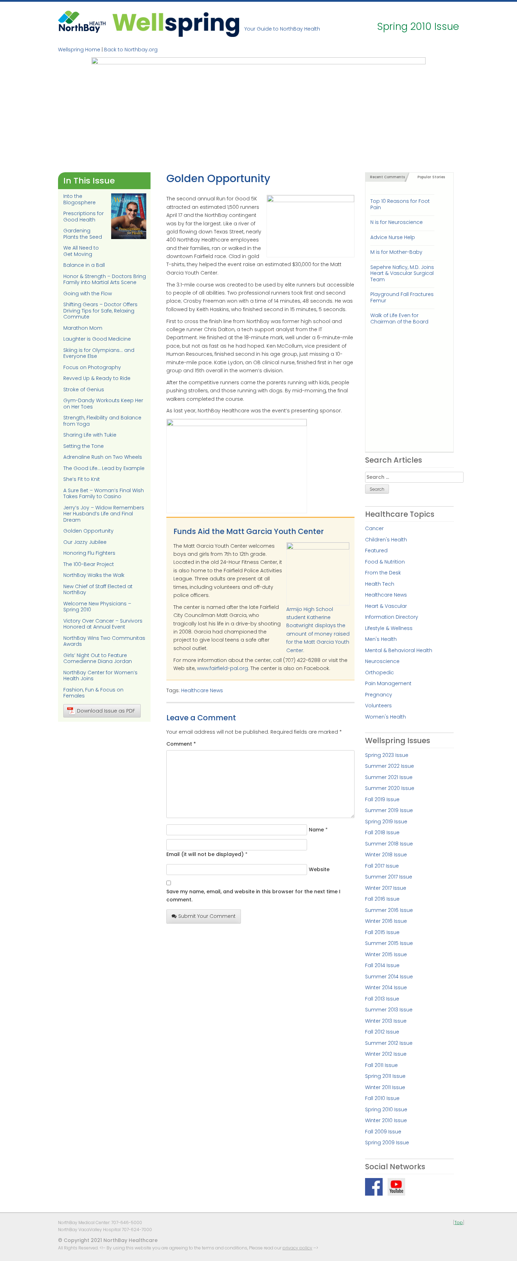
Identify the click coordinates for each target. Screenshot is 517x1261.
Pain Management (388, 683)
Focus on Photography (92, 367)
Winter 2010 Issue (386, 1120)
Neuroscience (382, 661)
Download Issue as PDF (106, 710)
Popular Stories (431, 177)
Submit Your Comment (207, 916)
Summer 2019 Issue (389, 810)
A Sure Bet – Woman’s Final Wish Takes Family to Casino (103, 493)
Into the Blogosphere (79, 199)
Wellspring (176, 24)
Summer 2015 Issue (389, 943)
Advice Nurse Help (392, 237)
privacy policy (297, 1248)
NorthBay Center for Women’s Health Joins (100, 675)
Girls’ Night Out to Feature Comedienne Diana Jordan (97, 658)
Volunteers (378, 705)
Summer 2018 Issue (389, 843)
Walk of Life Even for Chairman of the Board (399, 318)
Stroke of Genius (83, 389)
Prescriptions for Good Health (83, 216)
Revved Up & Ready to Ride (96, 378)
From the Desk (383, 572)
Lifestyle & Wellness (389, 628)
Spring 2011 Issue (385, 1076)
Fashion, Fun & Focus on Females (93, 693)
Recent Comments (387, 177)
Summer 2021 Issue (389, 777)
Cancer (374, 528)
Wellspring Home (79, 49)
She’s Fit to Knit (81, 479)
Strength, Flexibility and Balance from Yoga (102, 420)
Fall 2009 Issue (383, 1131)
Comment (181, 743)
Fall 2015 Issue (382, 932)
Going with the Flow (87, 293)
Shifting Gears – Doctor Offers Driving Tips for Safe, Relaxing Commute (100, 310)
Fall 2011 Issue (381, 1065)
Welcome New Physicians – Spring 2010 (97, 606)
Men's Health (381, 639)
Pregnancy (378, 694)
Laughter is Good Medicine (97, 338)
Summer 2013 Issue (389, 1009)
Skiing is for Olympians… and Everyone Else (98, 353)
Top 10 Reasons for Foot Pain (400, 204)
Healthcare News (202, 690)
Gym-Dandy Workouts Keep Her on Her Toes (103, 403)
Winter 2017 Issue (385, 888)
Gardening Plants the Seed (82, 233)
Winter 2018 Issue (386, 854)
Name (316, 829)
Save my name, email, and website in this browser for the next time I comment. (253, 895)
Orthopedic (379, 672)
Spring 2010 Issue (386, 1109)
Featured (376, 550)
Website (319, 869)
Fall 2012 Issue (382, 1031)
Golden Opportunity (88, 530)
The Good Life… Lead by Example (104, 468)
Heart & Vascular (386, 606)
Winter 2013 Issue (386, 1020)
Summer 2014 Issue (389, 976)
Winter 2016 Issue (386, 921)
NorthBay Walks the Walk (94, 575)
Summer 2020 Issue (389, 788)
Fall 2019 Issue (382, 799)
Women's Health (385, 716)
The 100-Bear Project (88, 564)
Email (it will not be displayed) (205, 854)
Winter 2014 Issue (386, 987)
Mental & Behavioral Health (398, 650)
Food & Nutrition (385, 561)
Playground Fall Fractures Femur (402, 297)
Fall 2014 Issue (382, 965)
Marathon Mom (82, 328)
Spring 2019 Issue (386, 821)
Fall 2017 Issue (382, 865)
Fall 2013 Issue (382, 998)
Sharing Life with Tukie (89, 434)
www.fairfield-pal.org (222, 668)
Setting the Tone (83, 446)
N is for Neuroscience (396, 222)
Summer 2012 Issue (389, 1043)
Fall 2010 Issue (382, 1098)
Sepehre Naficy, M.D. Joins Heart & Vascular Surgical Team (402, 273)
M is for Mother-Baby (396, 252)
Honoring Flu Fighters (89, 552)
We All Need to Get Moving (81, 251)
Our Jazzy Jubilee (85, 542)
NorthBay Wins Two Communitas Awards (104, 641)
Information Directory (391, 616)
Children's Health (386, 539)
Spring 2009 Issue (387, 1142)
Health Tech (379, 583)
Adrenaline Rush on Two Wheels (102, 457)
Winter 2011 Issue (385, 1087)
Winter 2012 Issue (386, 1053)
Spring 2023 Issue (386, 755)
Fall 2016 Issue (382, 898)
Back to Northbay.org (131, 49)
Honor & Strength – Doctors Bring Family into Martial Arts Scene (104, 279)
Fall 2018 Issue (382, 832)
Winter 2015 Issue (386, 954)
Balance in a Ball (84, 265)
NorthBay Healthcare (82, 24)
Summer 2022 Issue (389, 766)
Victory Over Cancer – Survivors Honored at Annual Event (102, 624)
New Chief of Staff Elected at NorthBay (98, 589)
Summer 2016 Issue (389, 910)
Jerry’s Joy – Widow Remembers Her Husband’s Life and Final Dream (103, 513)
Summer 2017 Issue (388, 876)
